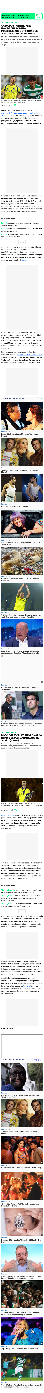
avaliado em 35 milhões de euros (29, 355)
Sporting (25, 260)
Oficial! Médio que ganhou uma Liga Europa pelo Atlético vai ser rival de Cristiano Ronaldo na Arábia (21, 898)
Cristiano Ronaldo (8, 815)
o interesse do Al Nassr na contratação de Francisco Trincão (20, 113)
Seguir (38, 17)
